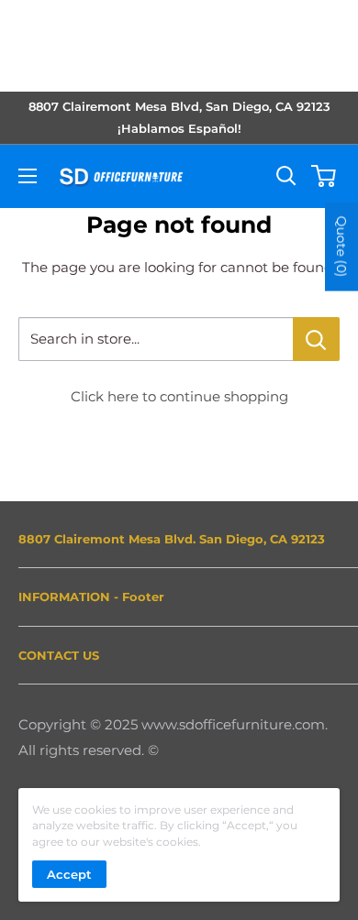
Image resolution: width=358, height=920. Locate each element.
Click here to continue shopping (179, 396)
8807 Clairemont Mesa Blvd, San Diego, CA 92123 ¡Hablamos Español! (179, 117)
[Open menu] (27, 176)
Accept (69, 874)
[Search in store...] (316, 339)
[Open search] (286, 176)
